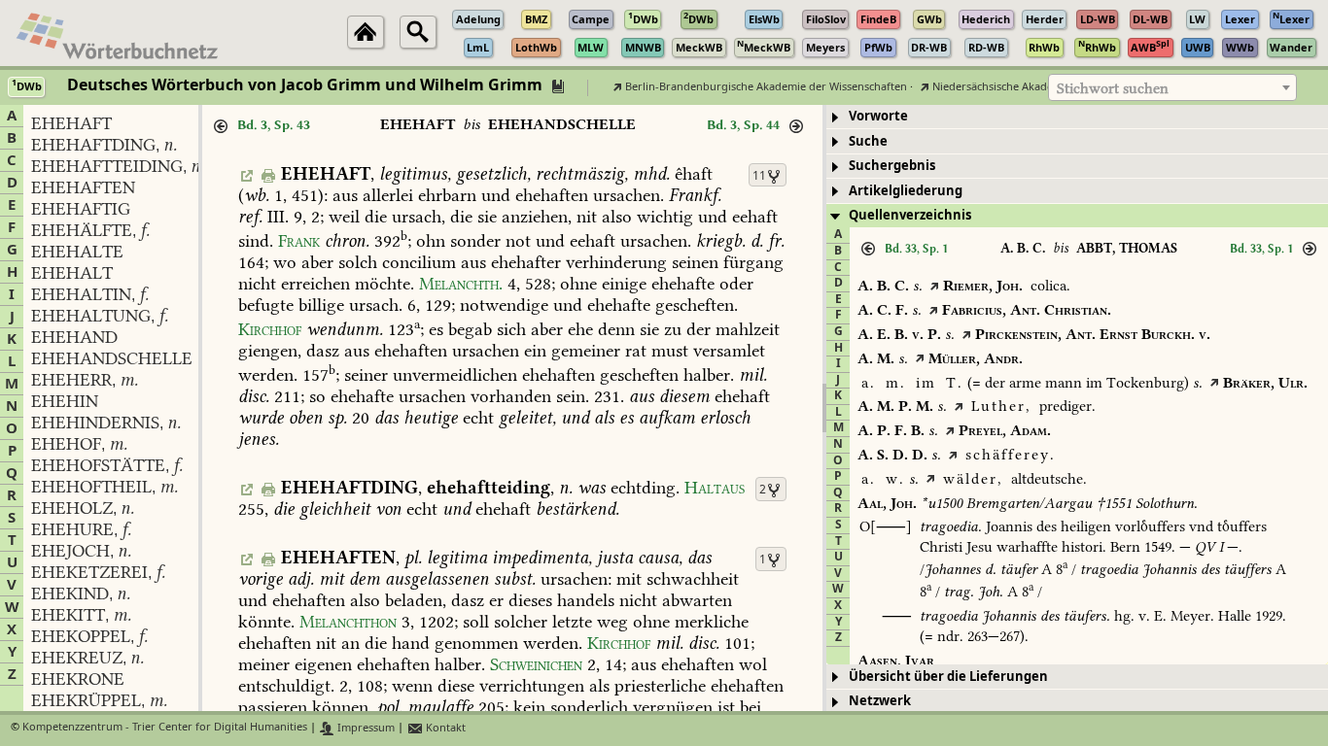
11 (759, 176)
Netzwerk (880, 701)
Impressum (364, 728)
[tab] (1077, 117)
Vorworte (878, 116)
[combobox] (1172, 87)
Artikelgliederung (905, 191)
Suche (868, 141)
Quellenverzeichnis (910, 215)
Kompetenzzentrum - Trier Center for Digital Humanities (164, 728)
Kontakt (444, 728)
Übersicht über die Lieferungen (948, 676)
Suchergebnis (892, 165)
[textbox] (1172, 88)
